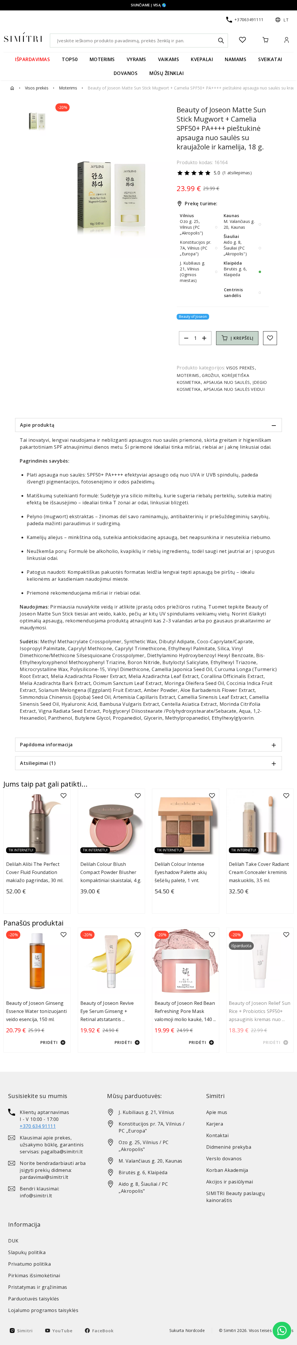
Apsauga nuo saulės (226, 382)
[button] (282, 20)
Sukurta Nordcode (187, 1330)
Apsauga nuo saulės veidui (233, 389)
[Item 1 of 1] (111, 199)
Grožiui (210, 375)
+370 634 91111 (38, 1126)
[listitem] (49, 1119)
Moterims (68, 88)
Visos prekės (36, 88)
